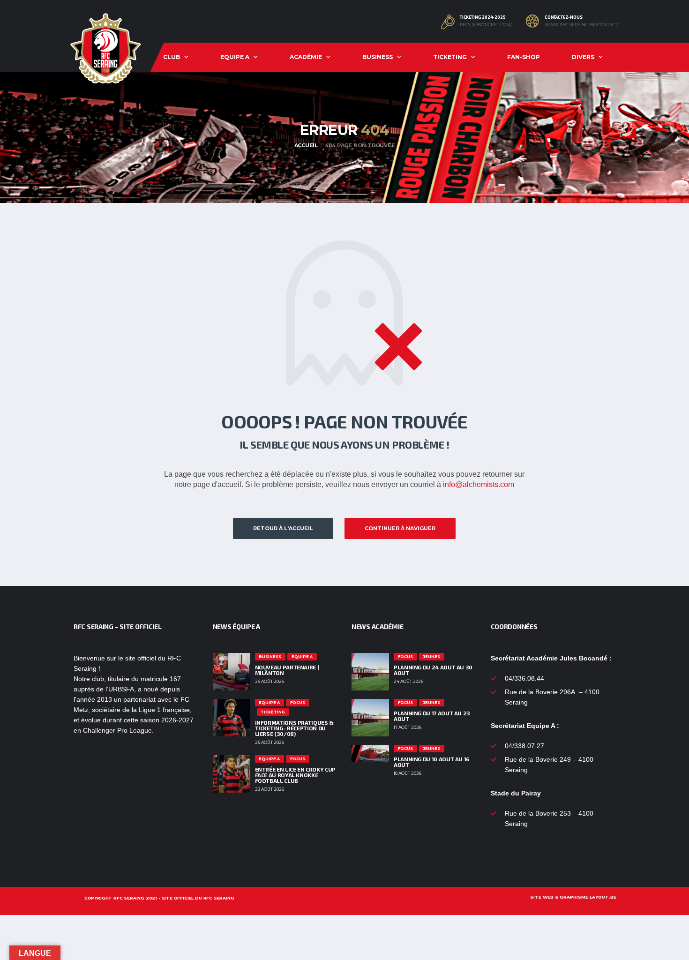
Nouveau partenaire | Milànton (287, 670)
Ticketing (450, 56)
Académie (306, 56)
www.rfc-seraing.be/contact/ (582, 24)
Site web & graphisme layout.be (573, 897)
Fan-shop (523, 56)
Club (171, 56)
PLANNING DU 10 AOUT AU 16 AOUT (432, 762)
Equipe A (234, 56)
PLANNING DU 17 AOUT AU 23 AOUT (432, 716)
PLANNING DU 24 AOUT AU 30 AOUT (433, 670)
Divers (583, 56)
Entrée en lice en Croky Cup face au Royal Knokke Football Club (295, 775)
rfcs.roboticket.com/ (486, 24)
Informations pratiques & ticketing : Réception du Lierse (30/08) (294, 728)
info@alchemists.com (478, 484)
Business (377, 56)
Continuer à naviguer (400, 528)
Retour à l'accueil (283, 528)
